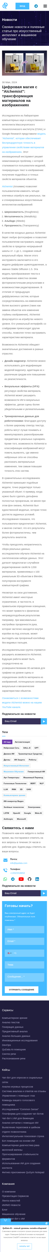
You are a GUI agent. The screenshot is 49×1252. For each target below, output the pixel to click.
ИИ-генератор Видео (14, 801)
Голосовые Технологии (15, 783)
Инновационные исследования (20, 1040)
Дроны (7, 760)
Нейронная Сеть (11, 748)
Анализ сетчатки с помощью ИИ (20, 1122)
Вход (22, 6)
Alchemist (7, 186)
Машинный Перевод (33, 777)
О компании (9, 1191)
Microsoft (21, 819)
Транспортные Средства (30, 754)
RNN (14, 789)
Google (27, 813)
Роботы (32, 760)
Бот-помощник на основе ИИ (18, 1141)
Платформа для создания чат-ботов (23, 1113)
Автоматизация (22, 742)
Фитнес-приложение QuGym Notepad (23, 1172)
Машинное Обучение (14, 771)
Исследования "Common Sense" (20, 1109)
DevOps (6, 1045)
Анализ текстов (11, 1022)
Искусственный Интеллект (16, 766)
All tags (7, 742)
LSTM (6, 813)
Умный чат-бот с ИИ (13, 1218)
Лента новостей (11, 1200)
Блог (4, 1209)
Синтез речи (9, 1054)
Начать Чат (24, 1246)
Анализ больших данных (16, 1036)
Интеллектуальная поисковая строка (23, 1136)
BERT (33, 783)
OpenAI (16, 813)
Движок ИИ (9, 754)
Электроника (34, 807)
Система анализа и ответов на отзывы (24, 1091)
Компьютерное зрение (14, 795)
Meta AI (38, 813)
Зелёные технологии (14, 807)
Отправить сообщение (21, 990)
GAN (29, 789)
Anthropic (8, 819)
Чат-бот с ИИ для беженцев (18, 1118)
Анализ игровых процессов (17, 1086)
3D (21, 789)
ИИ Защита (19, 760)
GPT (37, 748)
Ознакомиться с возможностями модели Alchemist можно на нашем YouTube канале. (22, 703)
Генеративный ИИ (36, 771)
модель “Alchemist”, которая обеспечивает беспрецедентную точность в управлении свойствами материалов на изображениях (24, 142)
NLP (42, 783)
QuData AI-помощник (14, 1049)
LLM (6, 789)
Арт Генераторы (11, 777)
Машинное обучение (13, 1214)
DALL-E (26, 748)
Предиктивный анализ (14, 1031)
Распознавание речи (13, 1058)
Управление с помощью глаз (18, 1095)
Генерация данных (12, 1027)
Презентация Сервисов (15, 1196)
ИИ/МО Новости (11, 1205)
